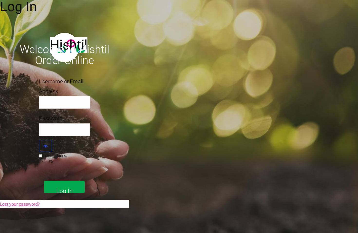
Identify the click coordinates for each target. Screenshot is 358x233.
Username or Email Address (61, 86)
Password (50, 118)
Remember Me (56, 156)
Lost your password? (20, 204)
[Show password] (45, 146)
